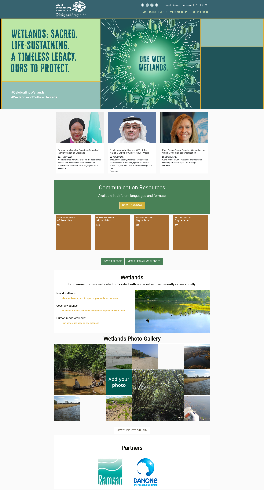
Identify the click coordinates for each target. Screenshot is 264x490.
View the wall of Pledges (144, 261)
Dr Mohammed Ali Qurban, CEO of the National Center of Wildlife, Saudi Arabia (129, 151)
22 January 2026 (65, 157)
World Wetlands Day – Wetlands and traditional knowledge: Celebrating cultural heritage (182, 163)
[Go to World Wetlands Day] (71, 9)
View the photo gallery (132, 430)
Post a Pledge (113, 261)
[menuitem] (149, 12)
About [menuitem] (168, 5)
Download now (132, 205)
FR (201, 5)
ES (206, 5)
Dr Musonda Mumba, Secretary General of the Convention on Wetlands (78, 151)
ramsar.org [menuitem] (187, 5)
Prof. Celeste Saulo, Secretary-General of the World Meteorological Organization (183, 151)
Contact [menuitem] (176, 5)
